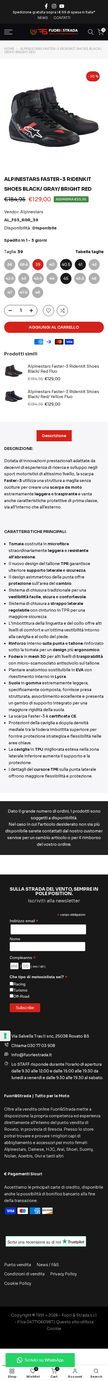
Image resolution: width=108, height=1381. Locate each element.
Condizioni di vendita (24, 1273)
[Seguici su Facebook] (46, 6)
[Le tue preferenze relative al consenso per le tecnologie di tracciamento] (5, 1036)
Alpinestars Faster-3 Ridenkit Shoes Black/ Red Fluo (63, 369)
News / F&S (48, 1264)
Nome (15, 939)
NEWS (43, 18)
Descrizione (54, 435)
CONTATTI (61, 18)
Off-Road (21, 996)
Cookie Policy (17, 1283)
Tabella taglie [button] (89, 251)
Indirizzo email (24, 921)
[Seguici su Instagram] (54, 6)
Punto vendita (17, 1264)
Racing (19, 984)
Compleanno (22, 957)
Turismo (20, 990)
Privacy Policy (63, 1273)
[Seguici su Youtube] (61, 6)
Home (9, 48)
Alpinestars (31, 211)
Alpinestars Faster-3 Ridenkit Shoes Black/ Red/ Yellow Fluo (63, 394)
